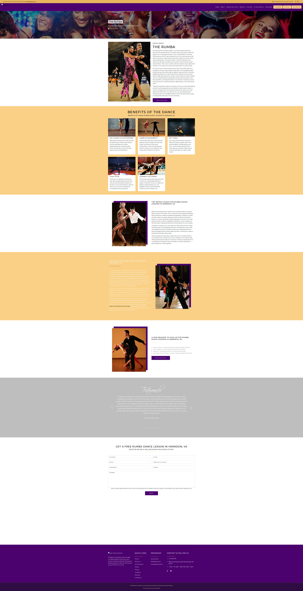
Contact (287, 7)
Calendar (278, 7)
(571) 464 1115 (296, 7)
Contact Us (138, 577)
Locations (138, 572)
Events (137, 567)
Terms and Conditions (155, 588)
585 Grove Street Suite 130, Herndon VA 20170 (282, 1)
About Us (138, 561)
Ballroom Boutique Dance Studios (120, 306)
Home (137, 559)
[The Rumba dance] (172, 287)
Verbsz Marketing (169, 585)
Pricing (137, 569)
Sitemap (137, 575)
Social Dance (155, 559)
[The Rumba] (129, 224)
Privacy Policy (146, 588)
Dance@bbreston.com (31, 1)
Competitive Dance (157, 564)
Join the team (139, 564)
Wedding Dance (156, 561)
